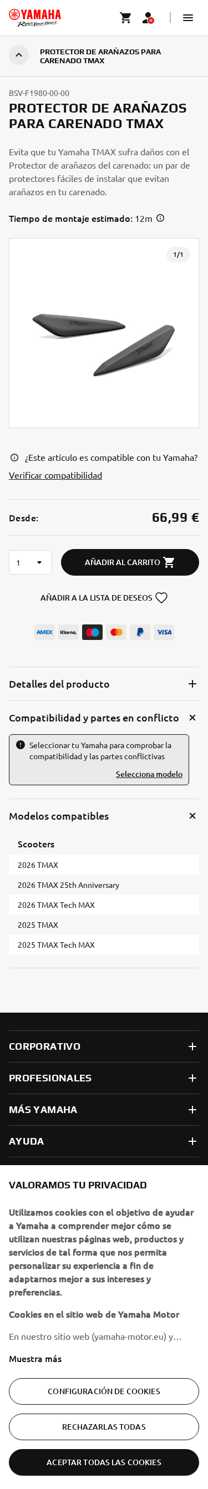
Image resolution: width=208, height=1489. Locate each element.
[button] (188, 18)
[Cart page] (126, 17)
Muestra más (35, 1358)
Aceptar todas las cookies (104, 1462)
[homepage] (35, 18)
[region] (104, 1327)
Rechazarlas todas (103, 1426)
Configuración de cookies (104, 1391)
